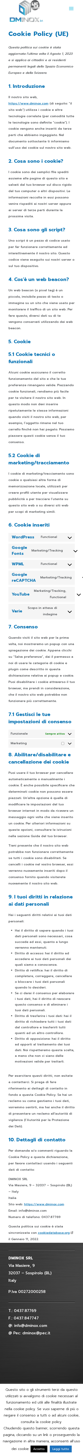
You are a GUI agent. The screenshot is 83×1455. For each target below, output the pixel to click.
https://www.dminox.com (28, 103)
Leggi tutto (60, 1449)
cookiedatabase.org (54, 1232)
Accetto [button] (39, 1449)
